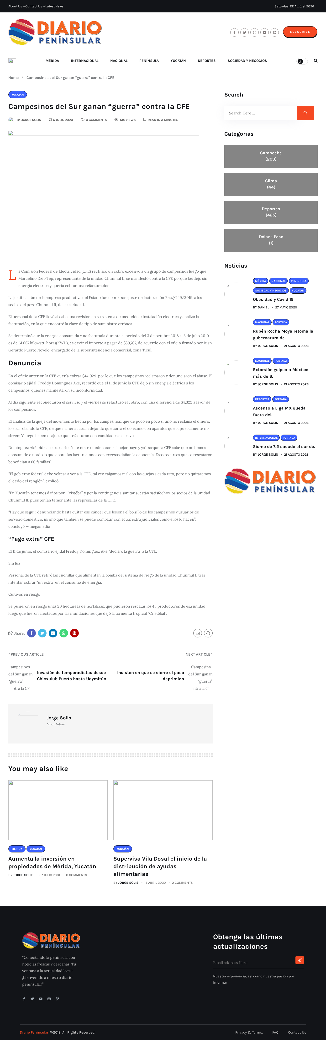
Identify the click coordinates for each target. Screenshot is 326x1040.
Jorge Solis (23, 875)
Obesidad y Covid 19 (273, 299)
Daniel (263, 307)
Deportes (207, 61)
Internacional (84, 61)
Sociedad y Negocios (247, 61)
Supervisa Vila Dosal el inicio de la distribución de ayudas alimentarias (160, 866)
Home (14, 77)
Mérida (52, 61)
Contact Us (33, 6)
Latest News (54, 6)
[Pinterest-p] (57, 999)
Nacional (118, 61)
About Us (15, 6)
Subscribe (300, 31)
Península (149, 61)
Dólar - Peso (271, 240)
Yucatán (178, 61)
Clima (271, 184)
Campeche (271, 156)
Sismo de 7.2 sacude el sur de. (284, 446)
